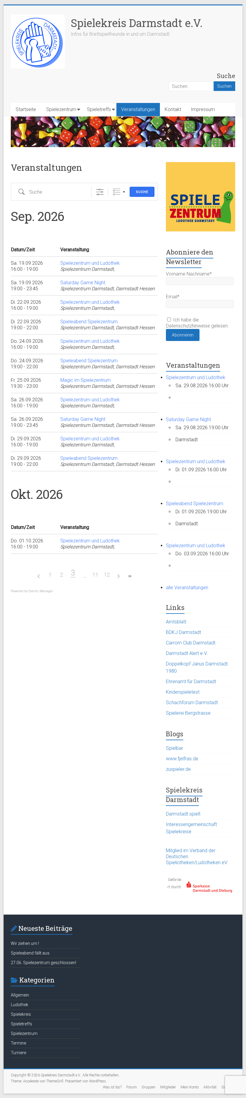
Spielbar (174, 748)
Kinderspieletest (183, 692)
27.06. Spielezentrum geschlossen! (43, 962)
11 (95, 575)
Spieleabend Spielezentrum (89, 321)
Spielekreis (21, 1014)
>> (129, 576)
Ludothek (19, 1004)
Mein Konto (190, 1087)
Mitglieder (168, 1087)
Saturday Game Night (82, 282)
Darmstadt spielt (183, 814)
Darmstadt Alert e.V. (187, 653)
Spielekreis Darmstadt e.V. (136, 23)
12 (107, 575)
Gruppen (148, 1087)
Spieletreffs (99, 109)
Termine (18, 1043)
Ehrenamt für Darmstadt (191, 681)
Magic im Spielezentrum (85, 380)
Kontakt (173, 109)
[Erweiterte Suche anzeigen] (100, 192)
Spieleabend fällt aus (30, 953)
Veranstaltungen (138, 109)
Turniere (18, 1052)
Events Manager (40, 591)
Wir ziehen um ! (25, 943)
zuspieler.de (178, 769)
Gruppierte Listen (116, 192)
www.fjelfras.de (182, 759)
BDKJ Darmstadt (183, 632)
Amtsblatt (176, 622)
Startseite (26, 109)
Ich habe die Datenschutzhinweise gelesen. (197, 323)
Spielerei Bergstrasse (188, 713)
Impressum (203, 109)
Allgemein (20, 995)
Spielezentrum (61, 109)
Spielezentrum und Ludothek (90, 263)
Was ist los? (112, 1087)
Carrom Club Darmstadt (190, 643)
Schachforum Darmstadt (192, 702)
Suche (142, 192)
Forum (131, 1087)
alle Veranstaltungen (187, 587)
